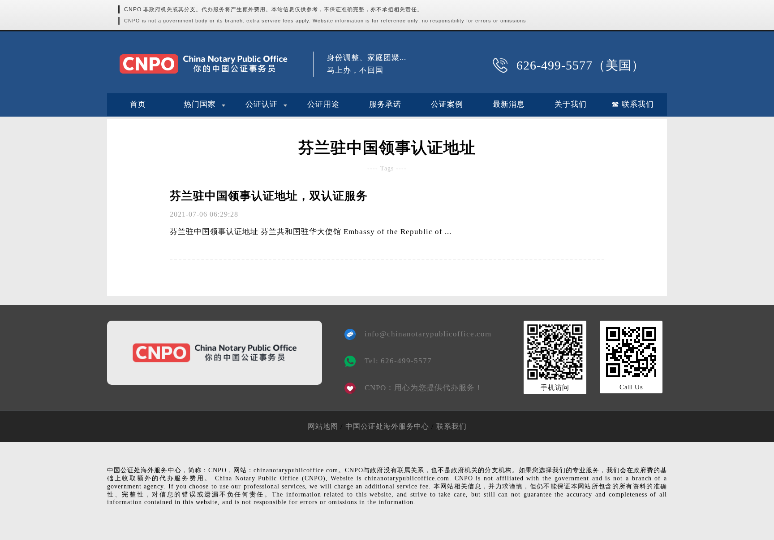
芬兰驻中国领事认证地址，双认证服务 (269, 196)
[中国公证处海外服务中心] (203, 63)
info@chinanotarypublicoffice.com (422, 334)
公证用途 (323, 104)
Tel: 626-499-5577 (398, 361)
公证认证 (261, 104)
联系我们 (451, 426)
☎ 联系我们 (632, 104)
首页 (138, 104)
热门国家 (200, 104)
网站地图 (323, 426)
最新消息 (509, 104)
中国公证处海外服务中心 (387, 426)
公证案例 (447, 104)
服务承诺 (385, 104)
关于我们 (571, 104)
